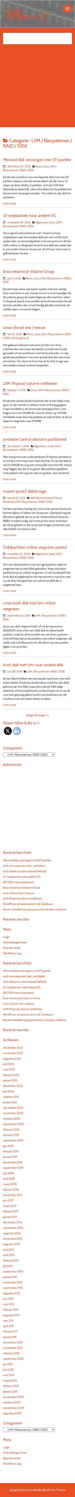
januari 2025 (10, 1080)
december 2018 (12, 1162)
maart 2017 (9, 1206)
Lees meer (9, 203)
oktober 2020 (11, 1118)
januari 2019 (10, 1157)
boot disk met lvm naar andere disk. (33, 664)
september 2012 (13, 1288)
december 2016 (12, 1222)
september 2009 (13, 1408)
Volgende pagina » (37, 715)
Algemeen (42, 222)
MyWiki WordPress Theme (49, 1490)
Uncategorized (20, 338)
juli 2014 (8, 1266)
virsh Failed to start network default (24, 871)
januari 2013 (10, 1277)
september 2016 (13, 1228)
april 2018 (8, 1178)
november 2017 (12, 1195)
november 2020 (13, 1113)
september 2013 (13, 1271)
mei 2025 (9, 1069)
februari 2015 (11, 1260)
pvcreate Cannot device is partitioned (34, 439)
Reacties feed (11, 948)
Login (6, 937)
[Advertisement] (37, 89)
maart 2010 (10, 1380)
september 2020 (13, 1124)
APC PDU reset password (18, 882)
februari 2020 (11, 1129)
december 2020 (13, 1108)
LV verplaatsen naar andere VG (29, 215)
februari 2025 (11, 1075)
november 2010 (13, 1348)
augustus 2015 (11, 1244)
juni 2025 (8, 1064)
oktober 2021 (11, 1097)
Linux (46, 166)
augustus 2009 (12, 1413)
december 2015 (12, 1238)
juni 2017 (8, 1200)
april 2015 (8, 1255)
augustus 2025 (12, 1058)
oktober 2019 (11, 1135)
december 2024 (13, 1086)
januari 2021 (10, 1102)
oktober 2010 (11, 1353)
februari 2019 (11, 1151)
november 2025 (13, 1053)
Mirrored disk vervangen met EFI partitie (37, 159)
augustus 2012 (11, 1293)
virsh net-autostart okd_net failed (24, 866)
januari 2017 (10, 1217)
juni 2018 (8, 1173)
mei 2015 (8, 1249)
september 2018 (13, 1168)
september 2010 (13, 1359)
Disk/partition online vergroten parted (35, 547)
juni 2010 (8, 1369)
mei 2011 (8, 1320)
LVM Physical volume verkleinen (30, 383)
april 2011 (8, 1326)
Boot (39, 166)
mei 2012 (8, 1304)
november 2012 (12, 1282)
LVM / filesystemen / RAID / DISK (34, 501)
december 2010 (13, 1342)
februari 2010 (11, 1386)
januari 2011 (9, 1337)
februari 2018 (11, 1189)
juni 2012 (8, 1299)
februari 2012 (10, 1309)
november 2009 (13, 1397)
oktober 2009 (11, 1402)
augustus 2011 (11, 1315)
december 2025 (13, 1047)
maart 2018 (10, 1184)
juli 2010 (8, 1364)
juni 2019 (8, 1146)
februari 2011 (10, 1331)
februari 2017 (10, 1211)
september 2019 (13, 1140)
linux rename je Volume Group (28, 271)
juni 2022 (8, 1091)
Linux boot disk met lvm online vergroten (29, 606)
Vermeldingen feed (15, 942)
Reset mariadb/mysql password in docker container (34, 909)
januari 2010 (10, 1391)
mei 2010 (9, 1375)
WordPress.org (12, 953)
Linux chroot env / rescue (24, 327)
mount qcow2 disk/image (24, 491)
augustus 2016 (11, 1233)
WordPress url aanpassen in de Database (28, 904)
